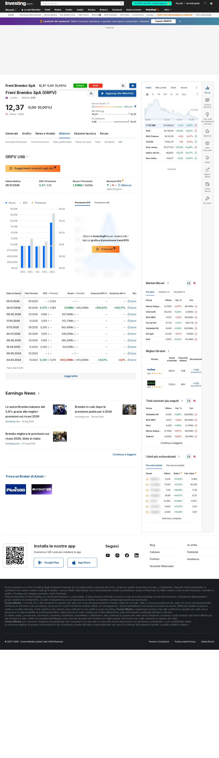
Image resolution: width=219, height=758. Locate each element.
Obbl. (173, 87)
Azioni (11, 15)
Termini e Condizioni (159, 641)
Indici (98, 142)
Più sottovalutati (154, 465)
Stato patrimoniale (62, 142)
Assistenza (193, 559)
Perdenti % (179, 292)
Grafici (26, 133)
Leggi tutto (71, 376)
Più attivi (150, 292)
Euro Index (151, 158)
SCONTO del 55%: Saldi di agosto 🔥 (152, 3)
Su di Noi (192, 545)
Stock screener (133, 10)
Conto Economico (40, 142)
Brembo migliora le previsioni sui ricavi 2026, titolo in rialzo (27, 436)
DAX (148, 131)
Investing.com (12, 421)
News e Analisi (45, 133)
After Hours (83, 15)
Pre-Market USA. (67, 15)
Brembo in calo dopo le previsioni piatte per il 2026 (93, 409)
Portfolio (154, 559)
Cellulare (155, 552)
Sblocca (128, 106)
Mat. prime (161, 87)
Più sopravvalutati (175, 465)
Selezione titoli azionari (30, 15)
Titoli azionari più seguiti (162, 401)
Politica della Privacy (185, 641)
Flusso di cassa (83, 142)
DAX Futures (152, 136)
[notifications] (205, 3)
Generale (11, 133)
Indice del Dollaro (155, 152)
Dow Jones (151, 147)
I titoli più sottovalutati (161, 456)
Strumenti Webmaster (162, 566)
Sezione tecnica (85, 133)
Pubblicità (192, 552)
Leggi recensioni (196, 371)
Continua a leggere (124, 454)
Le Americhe (138, 15)
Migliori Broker (156, 351)
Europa (150, 15)
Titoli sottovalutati (203, 15)
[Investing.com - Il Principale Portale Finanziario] (19, 3)
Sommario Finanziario (16, 142)
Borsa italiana (50, 15)
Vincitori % (164, 292)
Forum (104, 133)
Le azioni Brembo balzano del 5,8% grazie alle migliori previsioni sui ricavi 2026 (25, 411)
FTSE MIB (151, 125)
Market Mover (155, 283)
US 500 (149, 142)
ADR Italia (124, 15)
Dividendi (109, 142)
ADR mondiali (110, 15)
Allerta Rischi (207, 641)
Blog (152, 545)
